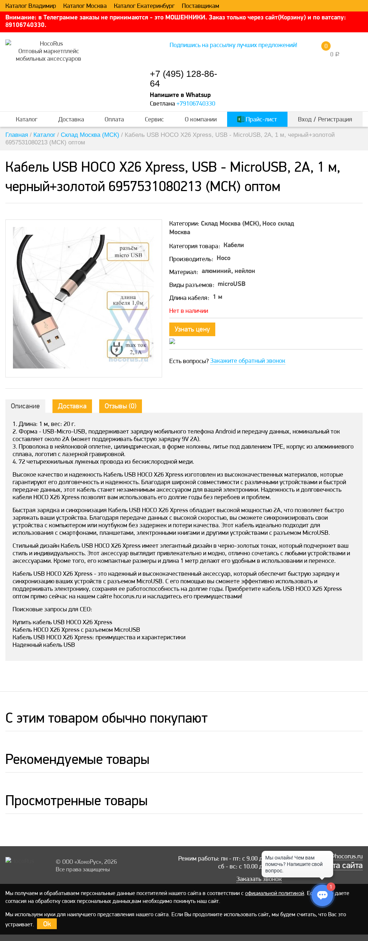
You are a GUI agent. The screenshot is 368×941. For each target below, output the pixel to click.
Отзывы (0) (121, 406)
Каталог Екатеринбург (144, 6)
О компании (201, 119)
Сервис (154, 119)
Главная (16, 134)
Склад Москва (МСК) (90, 134)
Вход (305, 119)
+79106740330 (195, 103)
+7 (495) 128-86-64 (183, 78)
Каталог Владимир (30, 6)
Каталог (26, 119)
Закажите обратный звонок (247, 360)
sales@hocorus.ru (339, 856)
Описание (25, 406)
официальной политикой (274, 893)
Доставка (71, 119)
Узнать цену (192, 329)
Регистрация (335, 119)
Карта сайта (340, 865)
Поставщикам (200, 6)
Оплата (114, 119)
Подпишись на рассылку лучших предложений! (233, 44)
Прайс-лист (260, 119)
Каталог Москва (85, 6)
